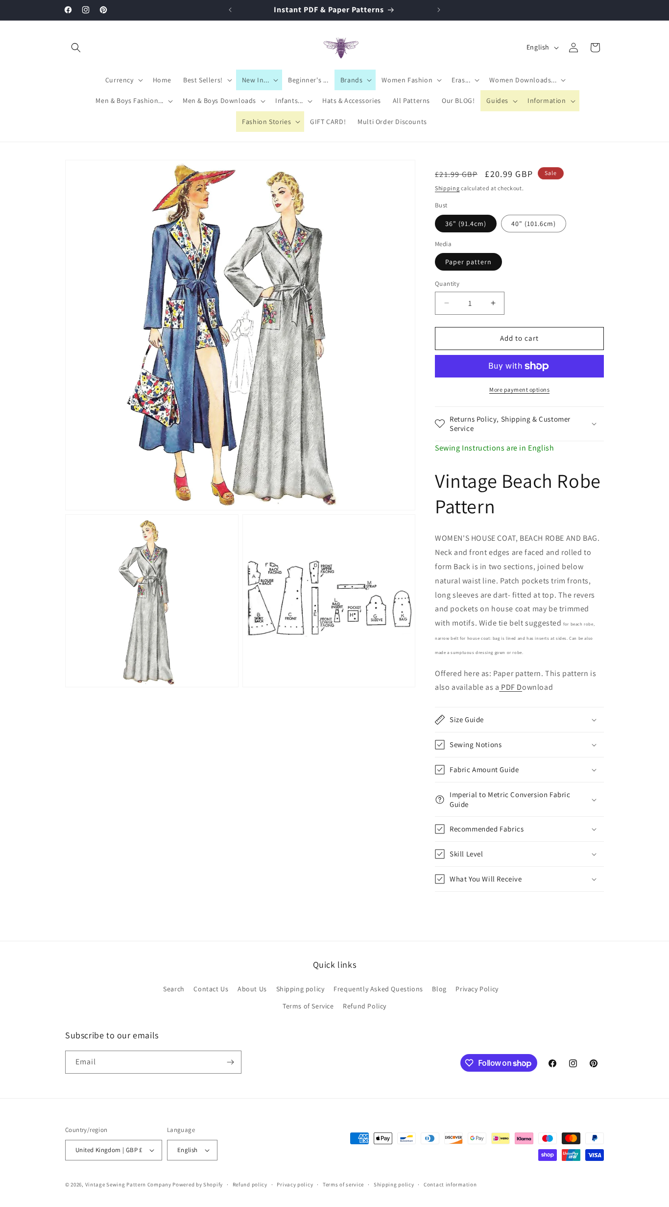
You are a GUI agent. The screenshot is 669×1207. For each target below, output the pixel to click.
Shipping (447, 188)
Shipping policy (300, 988)
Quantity (447, 283)
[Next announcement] (439, 9)
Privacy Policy (476, 988)
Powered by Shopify (197, 1184)
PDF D (510, 687)
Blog (439, 988)
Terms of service (343, 1184)
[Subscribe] (230, 1062)
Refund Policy (364, 1006)
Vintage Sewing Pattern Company (128, 1184)
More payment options (519, 389)
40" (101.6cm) (533, 223)
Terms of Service (308, 1006)
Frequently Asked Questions (378, 988)
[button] (76, 47)
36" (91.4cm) (465, 223)
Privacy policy (295, 1184)
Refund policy (250, 1184)
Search (174, 988)
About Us (252, 988)
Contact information (450, 1184)
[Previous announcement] (230, 9)
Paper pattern (468, 261)
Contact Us (210, 988)
